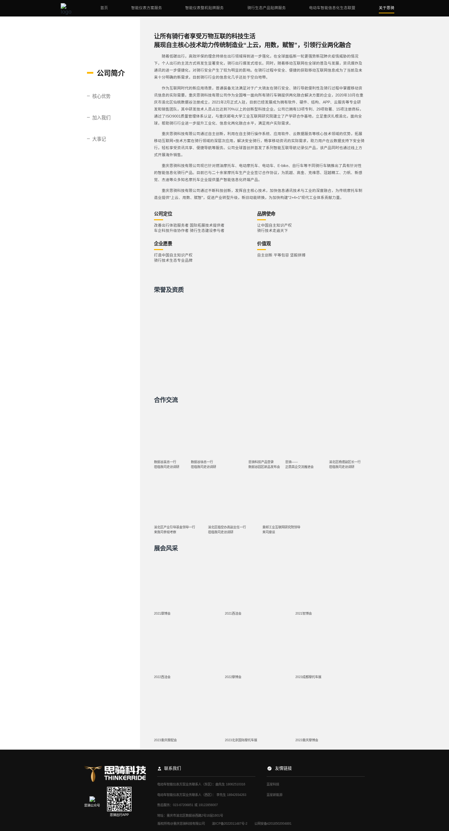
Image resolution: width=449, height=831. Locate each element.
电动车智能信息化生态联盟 (332, 8)
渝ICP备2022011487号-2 (229, 823)
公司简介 (111, 73)
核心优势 (101, 96)
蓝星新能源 (274, 795)
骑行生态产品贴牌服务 (266, 8)
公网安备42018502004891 (272, 823)
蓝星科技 (273, 784)
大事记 (99, 139)
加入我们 (101, 117)
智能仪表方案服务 (146, 8)
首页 (104, 8)
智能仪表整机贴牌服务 (204, 8)
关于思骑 (386, 8)
